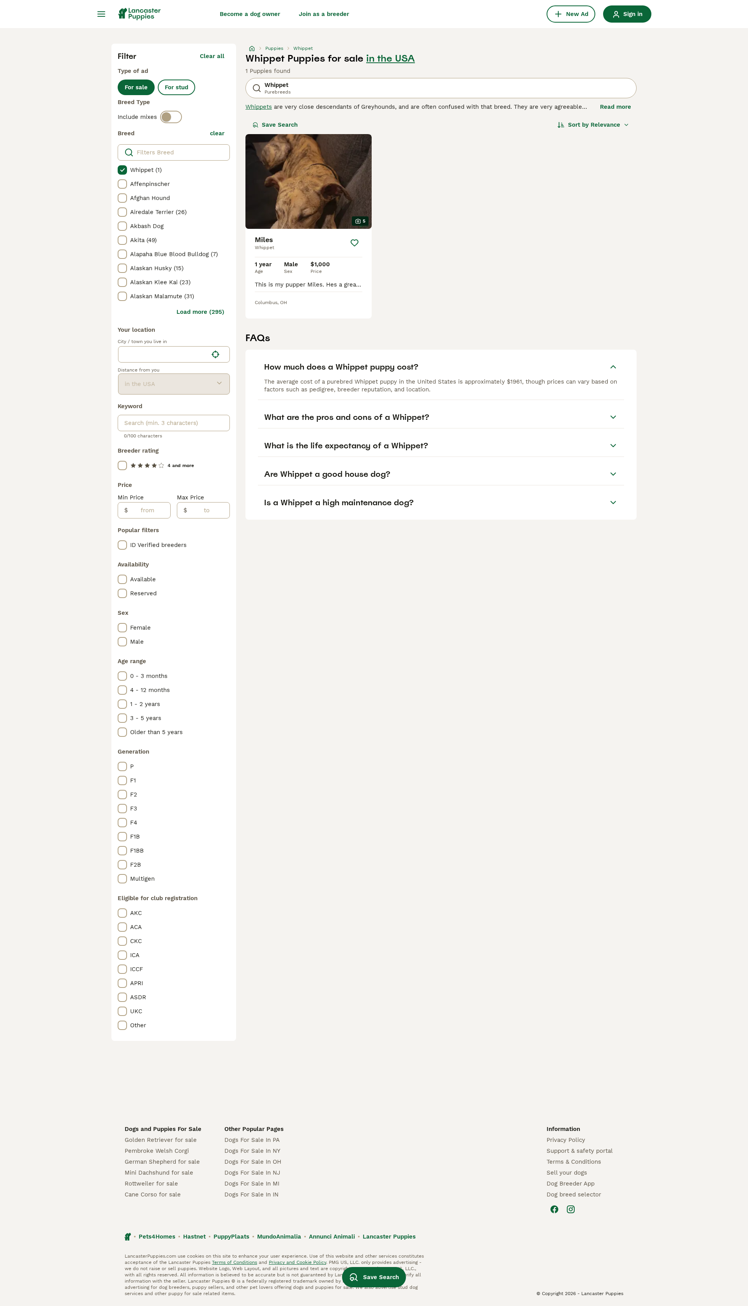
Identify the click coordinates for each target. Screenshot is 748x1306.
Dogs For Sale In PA (252, 1139)
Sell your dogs (567, 1172)
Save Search (280, 124)
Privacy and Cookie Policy (297, 1262)
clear (217, 133)
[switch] (171, 117)
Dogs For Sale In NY (252, 1150)
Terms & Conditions (574, 1161)
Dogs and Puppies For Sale (163, 1129)
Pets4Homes (157, 1236)
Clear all (212, 56)
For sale (136, 87)
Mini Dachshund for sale (159, 1172)
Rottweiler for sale (151, 1183)
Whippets (258, 106)
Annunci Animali (332, 1236)
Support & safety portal (580, 1150)
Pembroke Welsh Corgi (157, 1150)
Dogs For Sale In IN (251, 1194)
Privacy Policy (566, 1139)
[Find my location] (215, 354)
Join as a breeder (324, 14)
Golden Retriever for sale (161, 1139)
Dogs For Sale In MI (251, 1183)
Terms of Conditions (234, 1262)
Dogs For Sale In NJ (252, 1172)
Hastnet (194, 1236)
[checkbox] (122, 170)
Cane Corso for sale (153, 1194)
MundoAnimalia (279, 1236)
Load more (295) (200, 311)
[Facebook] (554, 1209)
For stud (176, 87)
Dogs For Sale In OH (252, 1161)
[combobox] (163, 354)
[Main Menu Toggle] (101, 14)
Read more (615, 106)
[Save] (354, 243)
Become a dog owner (250, 14)
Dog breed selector (574, 1194)
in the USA (390, 58)
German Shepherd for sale (162, 1161)
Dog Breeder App (571, 1183)
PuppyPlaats (231, 1236)
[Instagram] (571, 1209)
